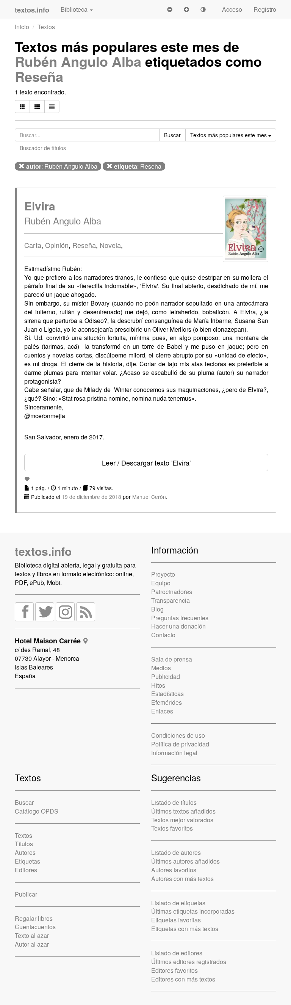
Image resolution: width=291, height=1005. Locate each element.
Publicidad (165, 676)
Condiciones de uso (178, 735)
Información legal (174, 752)
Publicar (26, 894)
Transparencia (170, 600)
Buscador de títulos (43, 148)
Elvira (39, 206)
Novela (110, 245)
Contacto (163, 634)
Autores (25, 852)
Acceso (232, 9)
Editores (26, 869)
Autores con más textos (182, 878)
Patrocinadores (171, 591)
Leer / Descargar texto (146, 462)
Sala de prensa (171, 659)
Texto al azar (32, 935)
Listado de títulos (174, 802)
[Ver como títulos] (37, 106)
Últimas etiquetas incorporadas (193, 911)
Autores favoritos (173, 869)
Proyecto (163, 574)
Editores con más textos (183, 979)
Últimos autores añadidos (185, 861)
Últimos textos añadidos (183, 811)
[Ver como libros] (22, 106)
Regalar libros (34, 918)
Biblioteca (75, 9)
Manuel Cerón (149, 496)
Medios (161, 667)
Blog (157, 609)
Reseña (39, 76)
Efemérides (166, 702)
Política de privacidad (180, 744)
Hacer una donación (178, 626)
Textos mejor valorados (182, 819)
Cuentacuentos (35, 926)
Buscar (24, 802)
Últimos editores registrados (188, 961)
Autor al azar (32, 944)
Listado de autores (176, 852)
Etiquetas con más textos (184, 928)
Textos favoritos (172, 828)
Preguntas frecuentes (179, 617)
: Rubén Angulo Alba (61, 166)
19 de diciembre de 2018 (91, 496)
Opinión (57, 245)
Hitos (158, 685)
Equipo (161, 583)
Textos (46, 26)
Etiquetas (27, 861)
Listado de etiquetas (178, 902)
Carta (32, 245)
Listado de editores (176, 953)
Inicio (22, 26)
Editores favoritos (174, 970)
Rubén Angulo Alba (78, 61)
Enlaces (162, 711)
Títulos (24, 843)
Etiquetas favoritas (176, 920)
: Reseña (137, 166)
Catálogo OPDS (36, 811)
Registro (264, 9)
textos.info (43, 551)
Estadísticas (167, 693)
